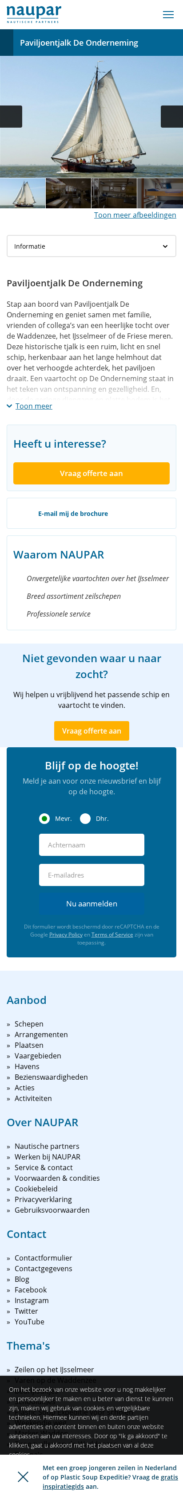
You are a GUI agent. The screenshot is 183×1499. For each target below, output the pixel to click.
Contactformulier (43, 1258)
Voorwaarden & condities (57, 1178)
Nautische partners (47, 1146)
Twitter (26, 1311)
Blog (22, 1279)
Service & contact (44, 1167)
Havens (27, 1066)
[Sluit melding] (23, 1477)
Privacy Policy (66, 934)
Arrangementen (41, 1034)
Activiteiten (33, 1098)
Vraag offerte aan (91, 473)
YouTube (29, 1322)
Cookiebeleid (36, 1189)
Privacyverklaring (43, 1199)
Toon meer (34, 406)
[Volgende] (172, 116)
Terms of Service (112, 934)
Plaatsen (29, 1045)
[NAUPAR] (34, 14)
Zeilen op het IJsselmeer (54, 1369)
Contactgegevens (43, 1268)
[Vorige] (11, 116)
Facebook (31, 1290)
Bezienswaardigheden (51, 1077)
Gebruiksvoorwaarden (52, 1210)
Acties (25, 1088)
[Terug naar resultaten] (6, 42)
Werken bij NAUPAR (47, 1157)
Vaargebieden (38, 1056)
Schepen (29, 1024)
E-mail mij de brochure (73, 513)
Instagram (32, 1300)
